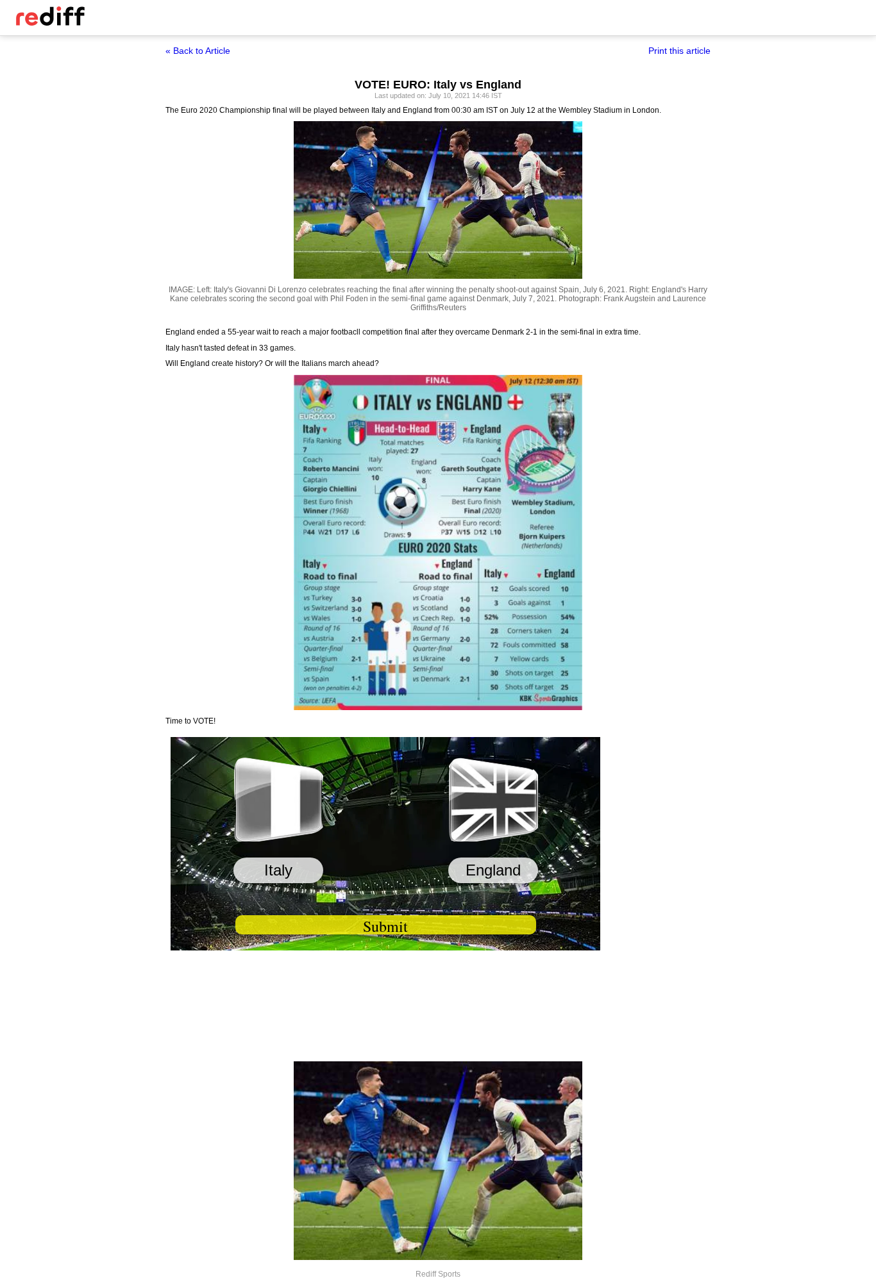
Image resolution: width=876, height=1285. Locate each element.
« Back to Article (197, 51)
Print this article (679, 51)
